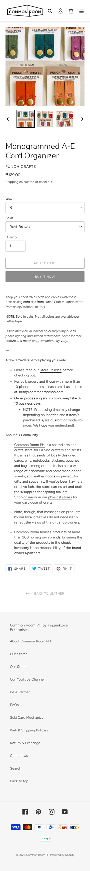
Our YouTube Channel (27, 679)
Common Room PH (29, 445)
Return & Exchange (25, 743)
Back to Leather (48, 594)
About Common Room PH (30, 641)
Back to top (19, 781)
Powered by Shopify (62, 855)
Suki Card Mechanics (27, 717)
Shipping (12, 182)
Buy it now (45, 277)
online (28, 497)
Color (9, 218)
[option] (25, 118)
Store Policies (51, 370)
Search (15, 768)
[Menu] (81, 10)
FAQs (14, 705)
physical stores (60, 497)
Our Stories (19, 667)
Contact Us (19, 756)
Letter (10, 198)
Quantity (11, 237)
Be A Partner (20, 692)
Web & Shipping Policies (29, 730)
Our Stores (19, 654)
